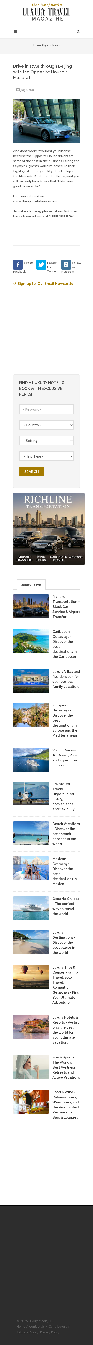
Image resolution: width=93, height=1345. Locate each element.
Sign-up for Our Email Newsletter (46, 284)
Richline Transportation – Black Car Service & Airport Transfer (66, 607)
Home (21, 1326)
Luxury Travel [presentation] (31, 585)
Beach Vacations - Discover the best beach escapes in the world (66, 834)
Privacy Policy (49, 1332)
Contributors (58, 1326)
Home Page (40, 45)
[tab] (31, 584)
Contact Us (37, 1326)
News (56, 45)
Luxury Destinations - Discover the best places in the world (63, 942)
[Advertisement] (49, 328)
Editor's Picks (26, 1332)
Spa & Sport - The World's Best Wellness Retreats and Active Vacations (66, 1067)
